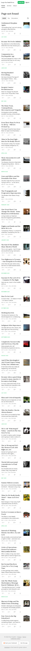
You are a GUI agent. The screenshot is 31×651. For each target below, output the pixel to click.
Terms (24, 637)
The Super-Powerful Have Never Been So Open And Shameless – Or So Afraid (10, 130)
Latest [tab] (4, 18)
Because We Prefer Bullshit (11, 42)
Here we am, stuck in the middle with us (10, 283)
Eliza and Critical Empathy (11, 398)
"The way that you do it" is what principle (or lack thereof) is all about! (10, 588)
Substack (7, 647)
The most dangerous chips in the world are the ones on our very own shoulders (11, 59)
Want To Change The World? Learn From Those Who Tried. (10, 92)
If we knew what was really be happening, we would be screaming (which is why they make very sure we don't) (10, 367)
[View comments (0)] (9, 33)
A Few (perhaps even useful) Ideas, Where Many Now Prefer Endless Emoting (10, 571)
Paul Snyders (9, 31)
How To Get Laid (7, 296)
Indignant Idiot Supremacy (11, 325)
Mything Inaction (7, 313)
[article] (15, 28)
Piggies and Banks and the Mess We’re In (10, 227)
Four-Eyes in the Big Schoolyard (8, 617)
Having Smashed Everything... (7, 74)
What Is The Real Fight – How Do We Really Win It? (10, 140)
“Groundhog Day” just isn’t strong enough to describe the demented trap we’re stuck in (11, 28)
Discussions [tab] (14, 18)
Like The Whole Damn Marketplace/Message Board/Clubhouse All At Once (10, 583)
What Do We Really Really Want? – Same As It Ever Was (10, 497)
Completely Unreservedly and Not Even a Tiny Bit (10, 343)
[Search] (28, 18)
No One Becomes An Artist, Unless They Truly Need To (9, 469)
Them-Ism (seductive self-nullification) (11, 159)
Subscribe (21, 2)
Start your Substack (11, 643)
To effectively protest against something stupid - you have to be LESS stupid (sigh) (10, 621)
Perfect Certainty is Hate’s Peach (11, 513)
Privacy (19, 637)
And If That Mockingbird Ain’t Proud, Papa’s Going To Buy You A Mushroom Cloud (10, 362)
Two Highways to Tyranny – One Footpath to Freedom (11, 260)
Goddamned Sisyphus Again (9, 24)
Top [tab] (9, 18)
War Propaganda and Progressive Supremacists (11, 192)
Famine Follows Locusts (10, 483)
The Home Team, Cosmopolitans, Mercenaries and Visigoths (11, 108)
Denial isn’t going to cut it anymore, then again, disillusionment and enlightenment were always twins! (9, 452)
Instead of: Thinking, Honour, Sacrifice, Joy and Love (10, 533)
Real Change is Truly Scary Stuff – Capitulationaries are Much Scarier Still (11, 502)
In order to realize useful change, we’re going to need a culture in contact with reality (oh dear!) (11, 436)
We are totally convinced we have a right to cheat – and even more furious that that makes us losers (11, 538)
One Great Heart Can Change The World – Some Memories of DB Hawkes (10, 212)
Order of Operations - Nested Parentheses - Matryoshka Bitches (9, 549)
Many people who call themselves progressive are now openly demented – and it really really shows (11, 347)
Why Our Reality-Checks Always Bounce (10, 411)
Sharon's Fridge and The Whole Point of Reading (10, 602)
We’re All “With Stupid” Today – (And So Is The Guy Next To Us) (11, 431)
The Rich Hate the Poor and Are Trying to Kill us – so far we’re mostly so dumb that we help (10, 181)
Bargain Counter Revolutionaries (7, 88)
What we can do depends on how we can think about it (11, 400)
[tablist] (10, 18)
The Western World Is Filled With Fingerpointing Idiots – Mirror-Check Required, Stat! (11, 163)
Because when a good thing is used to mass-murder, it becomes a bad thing (11, 379)
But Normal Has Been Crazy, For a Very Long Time (9, 566)
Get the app (23, 643)
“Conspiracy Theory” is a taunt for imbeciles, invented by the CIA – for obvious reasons (11, 231)
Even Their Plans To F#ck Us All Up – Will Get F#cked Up (10, 125)
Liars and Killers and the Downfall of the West (10, 177)
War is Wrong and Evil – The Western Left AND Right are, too (10, 447)
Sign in (27, 2)
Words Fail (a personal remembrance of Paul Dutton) (9, 464)
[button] (3, 6)
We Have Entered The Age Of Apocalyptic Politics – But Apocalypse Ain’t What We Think (10, 78)
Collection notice (15, 638)
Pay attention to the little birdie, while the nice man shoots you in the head (11, 44)
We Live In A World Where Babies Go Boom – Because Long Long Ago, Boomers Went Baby (11, 486)
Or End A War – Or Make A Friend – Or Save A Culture (11, 299)
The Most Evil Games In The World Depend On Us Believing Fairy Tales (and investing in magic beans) (10, 316)
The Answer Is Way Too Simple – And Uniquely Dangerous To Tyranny (11, 144)
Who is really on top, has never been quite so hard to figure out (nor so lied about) (10, 554)
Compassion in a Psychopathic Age (7, 55)
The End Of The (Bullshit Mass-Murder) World (10, 246)
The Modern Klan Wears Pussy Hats (10, 196)
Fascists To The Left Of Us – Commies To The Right (10, 279)
